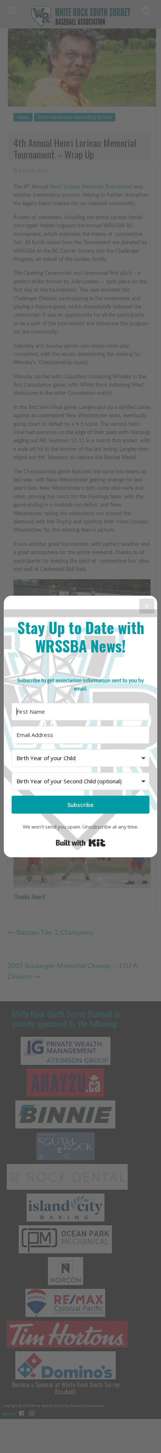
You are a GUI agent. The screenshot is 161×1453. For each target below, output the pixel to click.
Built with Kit (81, 843)
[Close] (146, 606)
